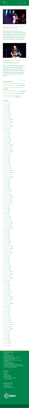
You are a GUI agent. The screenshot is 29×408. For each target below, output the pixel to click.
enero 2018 (5, 320)
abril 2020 (5, 263)
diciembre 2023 (6, 170)
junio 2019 (5, 284)
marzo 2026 (5, 113)
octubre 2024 (6, 149)
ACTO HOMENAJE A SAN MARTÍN (11, 93)
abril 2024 (5, 161)
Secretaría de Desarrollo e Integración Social (13, 364)
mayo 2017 (5, 337)
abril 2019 (5, 288)
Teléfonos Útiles (7, 386)
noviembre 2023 (7, 172)
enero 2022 (5, 218)
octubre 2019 (6, 275)
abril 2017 (5, 339)
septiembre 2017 (7, 328)
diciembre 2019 (6, 271)
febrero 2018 (6, 318)
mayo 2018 (5, 311)
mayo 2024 (5, 159)
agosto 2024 (6, 153)
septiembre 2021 (7, 227)
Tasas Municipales (7, 376)
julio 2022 (5, 206)
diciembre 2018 (6, 297)
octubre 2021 (6, 225)
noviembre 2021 (7, 223)
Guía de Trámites (7, 375)
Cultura (11, 62)
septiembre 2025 (7, 126)
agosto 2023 (6, 178)
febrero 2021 (6, 242)
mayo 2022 (5, 210)
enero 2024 (5, 168)
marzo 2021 (5, 240)
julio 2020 (5, 256)
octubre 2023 (6, 174)
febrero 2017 (6, 343)
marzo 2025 (5, 138)
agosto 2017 (5, 330)
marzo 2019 (5, 290)
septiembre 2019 (7, 278)
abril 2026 (5, 111)
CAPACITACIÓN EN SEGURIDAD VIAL (11, 91)
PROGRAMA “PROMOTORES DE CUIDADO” (13, 87)
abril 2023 (5, 187)
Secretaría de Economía (9, 356)
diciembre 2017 (6, 322)
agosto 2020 (6, 254)
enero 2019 (5, 295)
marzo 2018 (5, 316)
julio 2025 (5, 130)
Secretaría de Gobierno (8, 355)
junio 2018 (5, 309)
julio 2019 (5, 282)
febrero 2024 (6, 166)
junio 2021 (5, 233)
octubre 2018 (6, 301)
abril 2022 (5, 212)
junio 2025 (5, 132)
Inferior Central (13, 28)
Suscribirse (6, 372)
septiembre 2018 (7, 303)
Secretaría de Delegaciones (9, 363)
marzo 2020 (5, 265)
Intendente (6, 353)
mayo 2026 (5, 109)
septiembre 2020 (7, 252)
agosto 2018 (6, 305)
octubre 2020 (6, 250)
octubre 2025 (6, 123)
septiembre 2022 (7, 202)
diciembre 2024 (7, 145)
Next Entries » (22, 80)
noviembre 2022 (7, 197)
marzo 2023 (5, 189)
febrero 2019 (6, 292)
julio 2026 (5, 104)
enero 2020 (5, 269)
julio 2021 (5, 231)
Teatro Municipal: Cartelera (9, 387)
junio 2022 (5, 208)
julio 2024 (5, 155)
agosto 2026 (6, 102)
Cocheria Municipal (8, 379)
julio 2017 (5, 333)
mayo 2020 (5, 261)
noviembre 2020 (7, 248)
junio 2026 (5, 107)
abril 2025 (5, 136)
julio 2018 (5, 307)
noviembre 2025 (7, 121)
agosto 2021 (5, 229)
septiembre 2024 (7, 151)
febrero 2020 (6, 267)
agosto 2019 (6, 280)
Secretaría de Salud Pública (9, 358)
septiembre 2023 (7, 176)
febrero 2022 (6, 216)
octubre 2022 (6, 199)
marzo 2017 (5, 341)
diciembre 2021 (6, 221)
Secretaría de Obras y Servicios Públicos (12, 357)
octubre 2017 (6, 326)
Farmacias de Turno (8, 384)
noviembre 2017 (7, 324)
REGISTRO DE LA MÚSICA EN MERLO (13, 26)
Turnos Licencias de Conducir (10, 377)
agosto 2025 (6, 128)
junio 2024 (5, 157)
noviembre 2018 (7, 299)
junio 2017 (5, 335)
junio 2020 (5, 259)
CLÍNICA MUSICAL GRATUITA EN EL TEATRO (12, 61)
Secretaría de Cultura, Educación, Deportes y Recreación (13, 360)
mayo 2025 (5, 134)
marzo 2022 (5, 214)
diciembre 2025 (6, 119)
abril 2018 (5, 314)
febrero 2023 (6, 191)
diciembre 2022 (6, 195)
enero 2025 (5, 142)
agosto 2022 (6, 204)
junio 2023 (5, 183)
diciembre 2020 (7, 246)
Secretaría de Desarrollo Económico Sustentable (14, 365)
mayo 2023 (5, 185)
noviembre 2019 (7, 273)
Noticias (5, 374)
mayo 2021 (5, 235)
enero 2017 (5, 345)
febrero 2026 (6, 115)
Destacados (16, 62)
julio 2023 (5, 180)
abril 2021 (5, 237)
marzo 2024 (5, 164)
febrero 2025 (6, 140)
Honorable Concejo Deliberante (10, 367)
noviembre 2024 (7, 147)
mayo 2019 (5, 286)
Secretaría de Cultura (8, 362)
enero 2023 (5, 193)
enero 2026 (5, 117)
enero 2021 (5, 244)
